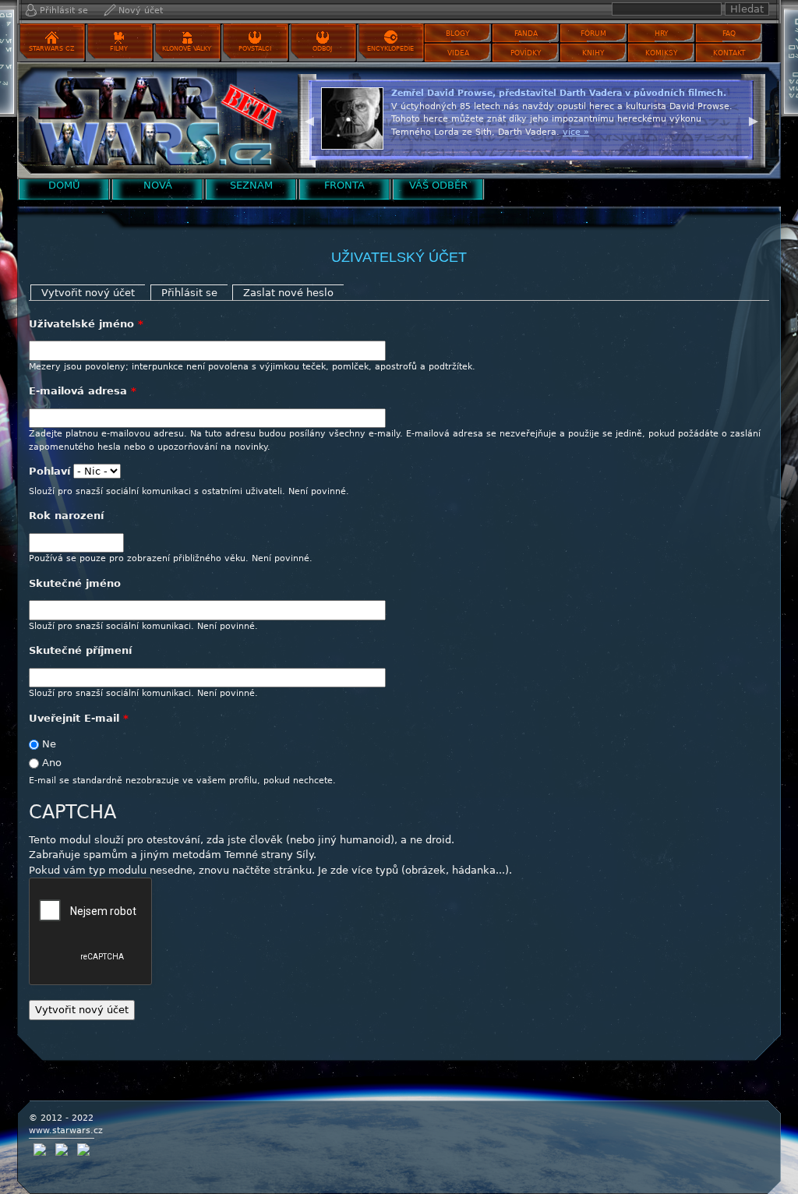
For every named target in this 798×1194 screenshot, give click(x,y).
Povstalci (254, 48)
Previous (309, 119)
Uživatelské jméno (86, 324)
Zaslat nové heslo (288, 292)
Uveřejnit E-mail (79, 718)
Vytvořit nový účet (93, 292)
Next (753, 119)
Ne (49, 744)
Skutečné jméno (75, 583)
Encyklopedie (390, 48)
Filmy (119, 48)
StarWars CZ (51, 48)
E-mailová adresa (82, 391)
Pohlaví (49, 471)
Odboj (322, 48)
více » (576, 132)
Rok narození (66, 515)
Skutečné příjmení (80, 650)
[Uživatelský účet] (153, 120)
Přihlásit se (64, 10)
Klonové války (186, 48)
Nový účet (140, 10)
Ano (52, 762)
